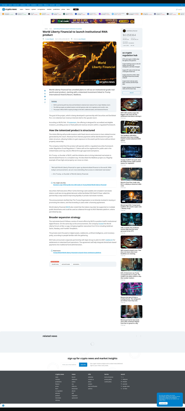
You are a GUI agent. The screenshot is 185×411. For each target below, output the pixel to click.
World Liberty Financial (131, 31)
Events (10, 5)
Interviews (58, 398)
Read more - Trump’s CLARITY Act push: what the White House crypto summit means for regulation (131, 151)
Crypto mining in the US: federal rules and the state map (131, 88)
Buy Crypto (4, 5)
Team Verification (92, 386)
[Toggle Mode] (182, 5)
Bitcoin (73, 377)
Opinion (33, 9)
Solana (73, 381)
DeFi (73, 393)
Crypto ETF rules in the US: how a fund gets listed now (131, 70)
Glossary (58, 5)
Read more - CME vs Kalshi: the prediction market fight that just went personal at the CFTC (131, 219)
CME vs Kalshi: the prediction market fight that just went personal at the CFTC (130, 229)
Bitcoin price (7, 14)
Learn (68, 9)
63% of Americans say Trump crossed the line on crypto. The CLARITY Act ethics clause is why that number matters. (131, 275)
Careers (90, 384)
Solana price (56, 14)
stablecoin (109, 240)
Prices (63, 9)
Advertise (40, 5)
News (21, 9)
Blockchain (75, 388)
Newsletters (34, 5)
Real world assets (66, 264)
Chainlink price (92, 14)
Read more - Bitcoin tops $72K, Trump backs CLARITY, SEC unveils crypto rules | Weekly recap (131, 196)
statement (72, 122)
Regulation (74, 395)
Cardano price (80, 14)
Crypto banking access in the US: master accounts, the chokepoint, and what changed (131, 65)
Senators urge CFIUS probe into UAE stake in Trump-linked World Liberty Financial (79, 185)
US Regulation (41, 9)
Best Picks (52, 5)
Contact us (22, 5)
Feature (28, 9)
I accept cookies (163, 403)
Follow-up (46, 5)
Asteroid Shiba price (133, 14)
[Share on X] (45, 94)
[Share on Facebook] (45, 91)
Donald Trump (55, 264)
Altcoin (73, 391)
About (28, 5)
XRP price (32, 14)
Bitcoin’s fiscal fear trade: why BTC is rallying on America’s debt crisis (131, 184)
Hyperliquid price (68, 14)
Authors (90, 388)
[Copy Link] (45, 102)
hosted (101, 224)
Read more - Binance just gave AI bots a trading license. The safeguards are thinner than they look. (131, 289)
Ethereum (74, 379)
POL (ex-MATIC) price (104, 14)
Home (46, 28)
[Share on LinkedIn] (45, 96)
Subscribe (83, 364)
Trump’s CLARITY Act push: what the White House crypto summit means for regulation (131, 161)
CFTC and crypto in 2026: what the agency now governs (130, 59)
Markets (49, 9)
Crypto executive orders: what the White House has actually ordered (130, 76)
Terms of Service (108, 377)
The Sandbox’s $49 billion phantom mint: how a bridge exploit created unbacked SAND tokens (131, 138)
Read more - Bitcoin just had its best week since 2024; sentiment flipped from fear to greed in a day (131, 311)
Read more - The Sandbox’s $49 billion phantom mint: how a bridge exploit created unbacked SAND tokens (131, 127)
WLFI (68, 207)
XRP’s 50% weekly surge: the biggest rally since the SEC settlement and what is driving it (131, 114)
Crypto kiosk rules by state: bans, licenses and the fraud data (130, 82)
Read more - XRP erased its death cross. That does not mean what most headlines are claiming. (131, 242)
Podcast (57, 395)
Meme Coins (16, 5)
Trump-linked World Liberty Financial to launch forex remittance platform (77, 252)
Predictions (56, 9)
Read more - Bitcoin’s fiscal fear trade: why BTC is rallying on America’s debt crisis (131, 174)
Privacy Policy (108, 379)
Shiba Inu (74, 386)
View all (131, 92)
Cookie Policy (107, 381)
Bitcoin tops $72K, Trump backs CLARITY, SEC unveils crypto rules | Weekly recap (131, 206)
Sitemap (57, 400)
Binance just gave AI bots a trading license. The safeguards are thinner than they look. (131, 299)
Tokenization (76, 264)
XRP (73, 384)
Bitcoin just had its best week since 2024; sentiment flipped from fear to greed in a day (130, 321)
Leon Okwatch (50, 39)
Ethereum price (20, 14)
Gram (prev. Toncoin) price (118, 14)
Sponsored (75, 398)
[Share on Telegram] (45, 99)
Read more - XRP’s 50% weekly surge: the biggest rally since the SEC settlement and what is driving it (131, 104)
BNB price (44, 14)
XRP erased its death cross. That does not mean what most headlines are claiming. (131, 252)
